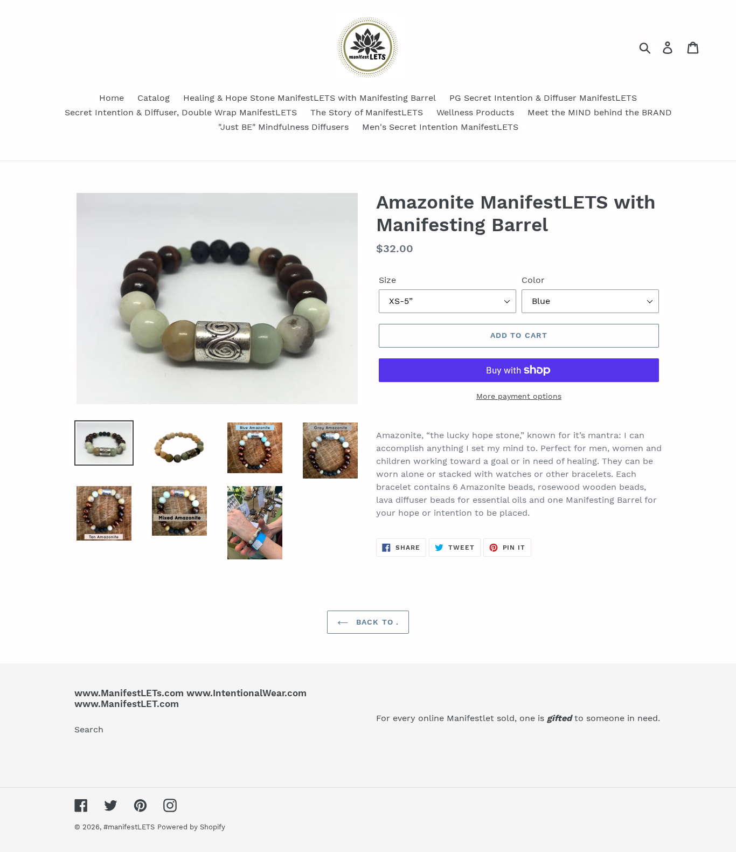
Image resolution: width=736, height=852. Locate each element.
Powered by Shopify (191, 827)
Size (387, 280)
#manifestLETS (129, 827)
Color (533, 280)
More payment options (518, 396)
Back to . (376, 622)
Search (88, 729)
